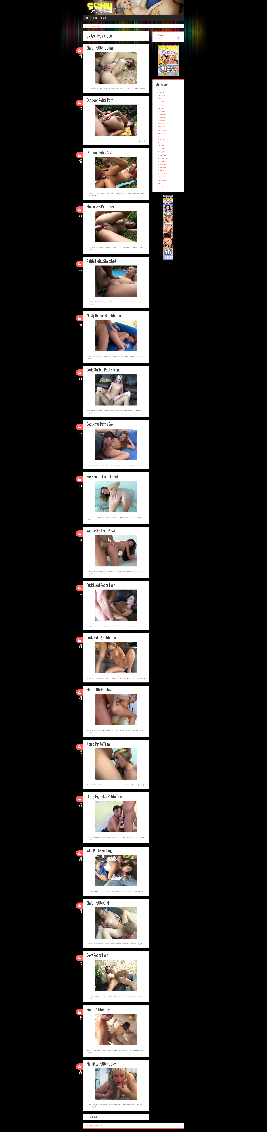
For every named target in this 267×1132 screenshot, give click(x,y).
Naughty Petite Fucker (101, 1064)
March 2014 (161, 111)
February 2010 (162, 164)
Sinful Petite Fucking (100, 48)
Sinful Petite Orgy (98, 1010)
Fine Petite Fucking (99, 690)
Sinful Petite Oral (98, 903)
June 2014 (161, 102)
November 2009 (162, 174)
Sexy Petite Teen (97, 955)
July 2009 (160, 186)
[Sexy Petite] (133, 7)
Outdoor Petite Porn (100, 100)
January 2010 (162, 167)
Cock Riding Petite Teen (102, 637)
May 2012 (160, 142)
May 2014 (160, 105)
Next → (96, 1117)
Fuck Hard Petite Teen (101, 585)
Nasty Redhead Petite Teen (104, 315)
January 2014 (162, 117)
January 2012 (162, 155)
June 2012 (161, 139)
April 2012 (161, 145)
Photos (103, 18)
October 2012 (162, 127)
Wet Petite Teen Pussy (101, 531)
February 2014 (162, 114)
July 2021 (160, 89)
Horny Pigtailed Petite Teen (105, 796)
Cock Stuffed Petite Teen (103, 370)
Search (160, 35)
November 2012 (162, 124)
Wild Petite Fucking (99, 851)
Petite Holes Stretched (101, 261)
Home (86, 18)
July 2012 (160, 136)
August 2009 (161, 183)
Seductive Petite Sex (100, 424)
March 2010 (161, 161)
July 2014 (160, 99)
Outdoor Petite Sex (99, 152)
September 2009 (162, 180)
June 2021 (161, 92)
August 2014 (161, 95)
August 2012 (161, 133)
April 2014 (161, 108)
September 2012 (162, 130)
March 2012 (161, 149)
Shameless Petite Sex (100, 207)
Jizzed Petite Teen (98, 744)
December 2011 (162, 158)
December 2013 (162, 120)
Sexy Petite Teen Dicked (102, 476)
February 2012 (162, 152)
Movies (95, 18)
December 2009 (162, 171)
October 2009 (162, 177)
